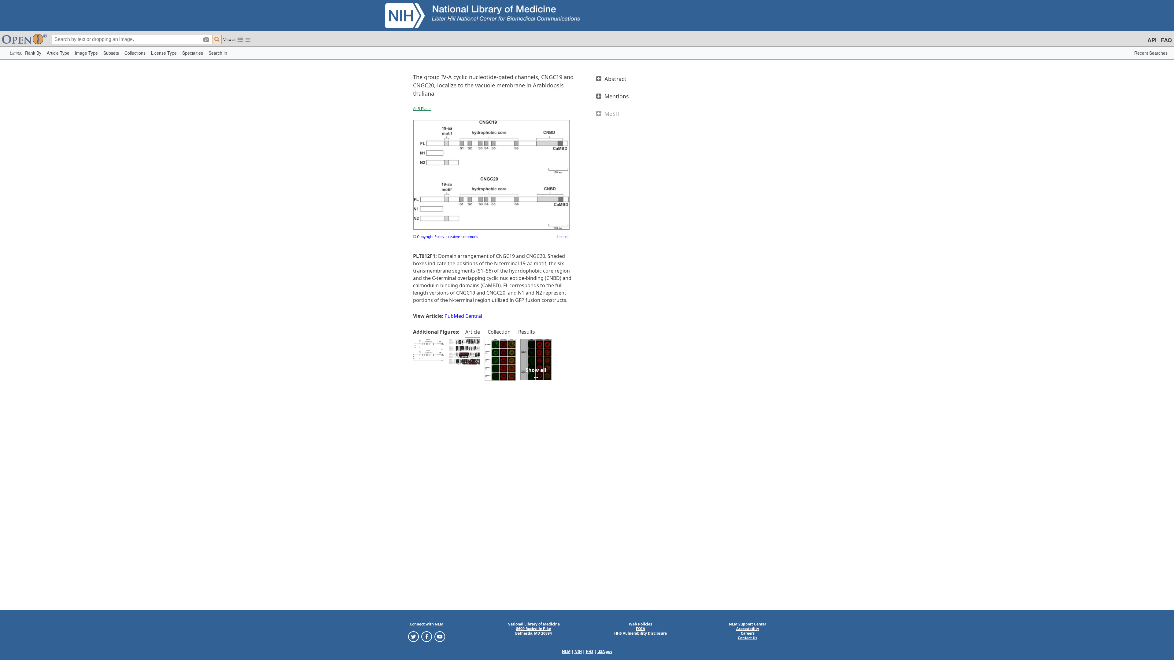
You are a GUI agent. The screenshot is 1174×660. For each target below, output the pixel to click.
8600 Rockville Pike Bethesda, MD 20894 (533, 631)
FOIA (640, 628)
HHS (589, 651)
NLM (566, 651)
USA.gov (604, 651)
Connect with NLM (426, 624)
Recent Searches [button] (1151, 53)
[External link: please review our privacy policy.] (413, 636)
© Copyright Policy (428, 236)
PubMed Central (463, 316)
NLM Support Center (747, 624)
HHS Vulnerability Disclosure (640, 633)
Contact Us (747, 637)
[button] (33, 53)
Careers (748, 633)
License (563, 236)
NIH (578, 651)
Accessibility (747, 628)
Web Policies (640, 624)
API (1152, 40)
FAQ (1166, 40)
